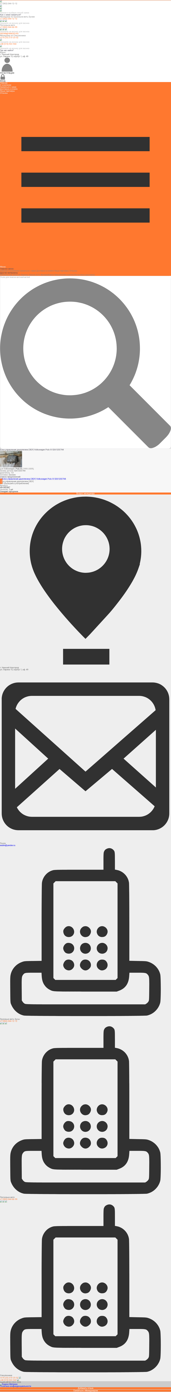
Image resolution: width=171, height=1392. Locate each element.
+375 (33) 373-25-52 (9, 38)
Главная (3, 83)
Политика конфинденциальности (15, 1386)
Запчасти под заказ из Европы (14, 275)
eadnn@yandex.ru (9, 34)
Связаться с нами (8, 87)
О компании (5, 85)
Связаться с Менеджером (85, 1391)
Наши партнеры (7, 91)
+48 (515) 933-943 (8, 44)
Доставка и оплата (8, 89)
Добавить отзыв (85, 1388)
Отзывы (4, 93)
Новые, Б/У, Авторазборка (41, 275)
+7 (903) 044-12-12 (8, 19)
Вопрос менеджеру (85, 494)
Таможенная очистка (64, 275)
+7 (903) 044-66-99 (8, 27)
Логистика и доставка (84, 275)
